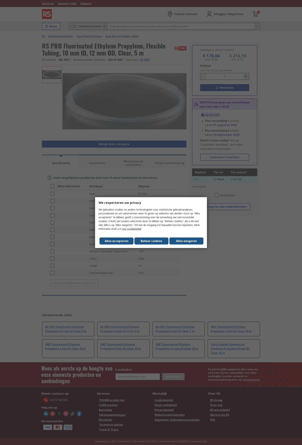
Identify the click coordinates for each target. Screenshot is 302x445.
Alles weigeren (186, 241)
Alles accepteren (116, 241)
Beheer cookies (151, 241)
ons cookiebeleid (131, 228)
